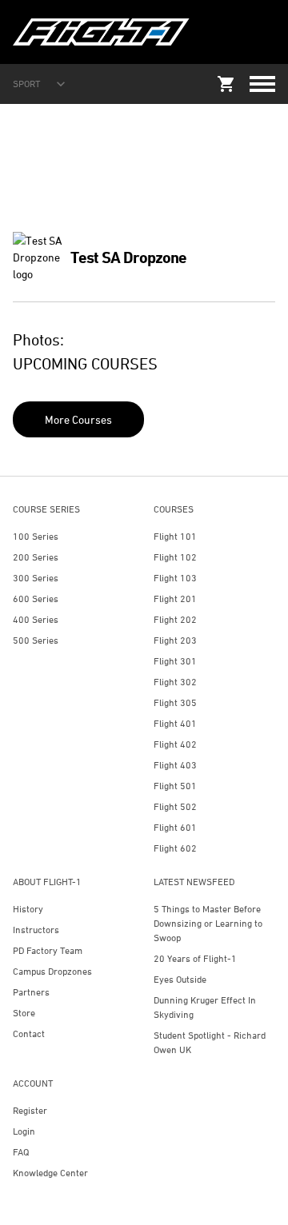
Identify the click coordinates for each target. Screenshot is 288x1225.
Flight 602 (175, 848)
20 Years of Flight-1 (195, 958)
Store (24, 1013)
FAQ (21, 1152)
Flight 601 (175, 827)
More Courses (78, 419)
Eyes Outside (180, 979)
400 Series (35, 619)
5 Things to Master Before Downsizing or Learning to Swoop (208, 923)
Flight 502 (175, 806)
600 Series (35, 599)
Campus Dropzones (52, 971)
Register (30, 1110)
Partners (31, 992)
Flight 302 (175, 682)
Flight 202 (175, 619)
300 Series (35, 578)
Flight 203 (175, 640)
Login (24, 1131)
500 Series (35, 640)
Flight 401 (175, 723)
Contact (29, 1033)
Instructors (36, 930)
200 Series (35, 557)
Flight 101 (175, 536)
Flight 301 (175, 661)
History (28, 909)
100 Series (35, 536)
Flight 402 (175, 744)
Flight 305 (175, 702)
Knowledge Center (50, 1173)
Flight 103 (175, 578)
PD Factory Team (47, 950)
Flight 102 (175, 557)
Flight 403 (175, 765)
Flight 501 (175, 786)
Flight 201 (175, 599)
